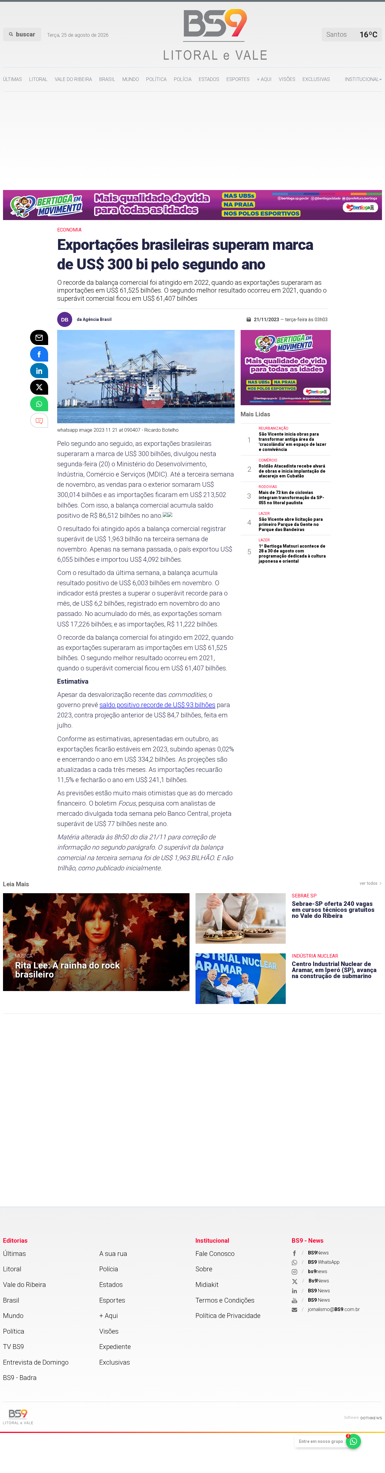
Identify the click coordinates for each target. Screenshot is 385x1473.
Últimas (12, 79)
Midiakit (207, 1284)
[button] (363, 79)
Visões (287, 79)
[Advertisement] (192, 137)
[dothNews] (371, 1418)
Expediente (115, 1346)
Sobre (204, 1269)
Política (156, 79)
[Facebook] (39, 354)
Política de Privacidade (228, 1315)
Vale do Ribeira (73, 79)
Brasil (107, 79)
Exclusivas (316, 79)
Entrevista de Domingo (36, 1362)
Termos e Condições (225, 1300)
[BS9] (18, 1416)
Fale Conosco (215, 1253)
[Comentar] (39, 420)
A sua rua (113, 1253)
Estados (209, 79)
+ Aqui (264, 79)
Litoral (38, 79)
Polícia (183, 79)
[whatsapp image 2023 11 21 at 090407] (146, 376)
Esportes (238, 79)
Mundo (130, 79)
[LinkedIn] (39, 370)
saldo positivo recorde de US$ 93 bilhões (157, 705)
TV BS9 (13, 1346)
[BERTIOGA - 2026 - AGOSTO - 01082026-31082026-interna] (192, 204)
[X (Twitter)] (39, 387)
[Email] (39, 337)
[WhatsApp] (39, 403)
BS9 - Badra (20, 1377)
